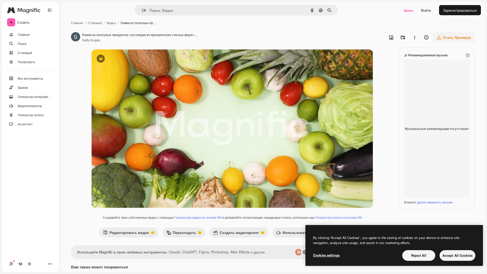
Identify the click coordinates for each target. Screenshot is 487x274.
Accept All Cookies (457, 255)
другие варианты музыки (435, 202)
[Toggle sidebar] (50, 10)
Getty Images (91, 40)
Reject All (418, 255)
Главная (77, 23)
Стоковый (95, 23)
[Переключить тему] (29, 264)
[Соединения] (11, 264)
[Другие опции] (414, 37)
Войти (426, 10)
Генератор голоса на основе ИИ (339, 217)
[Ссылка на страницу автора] (75, 37)
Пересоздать (181, 233)
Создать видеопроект (236, 233)
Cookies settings (326, 255)
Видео (111, 23)
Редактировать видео (126, 233)
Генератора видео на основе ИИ (197, 217)
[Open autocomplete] (142, 10)
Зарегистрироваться (460, 10)
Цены (408, 10)
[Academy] (20, 264)
